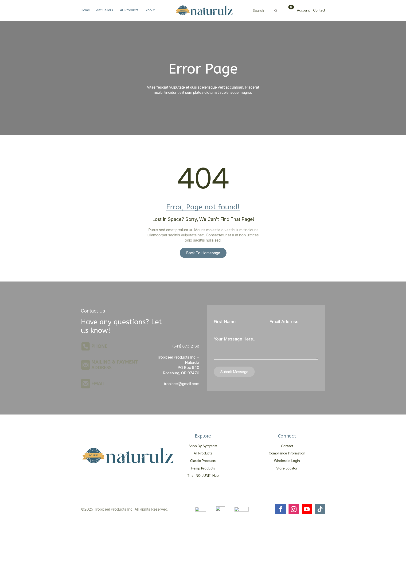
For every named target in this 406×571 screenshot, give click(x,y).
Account (303, 10)
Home (85, 10)
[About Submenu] (156, 10)
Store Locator (286, 468)
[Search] (275, 10)
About (150, 10)
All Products (129, 10)
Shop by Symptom (203, 446)
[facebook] (280, 509)
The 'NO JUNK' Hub (203, 475)
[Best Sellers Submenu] (114, 10)
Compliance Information (287, 453)
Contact (319, 10)
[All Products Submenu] (139, 10)
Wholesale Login (287, 461)
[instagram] (294, 509)
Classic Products (203, 461)
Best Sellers (104, 10)
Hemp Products (203, 468)
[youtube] (307, 509)
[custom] (320, 509)
